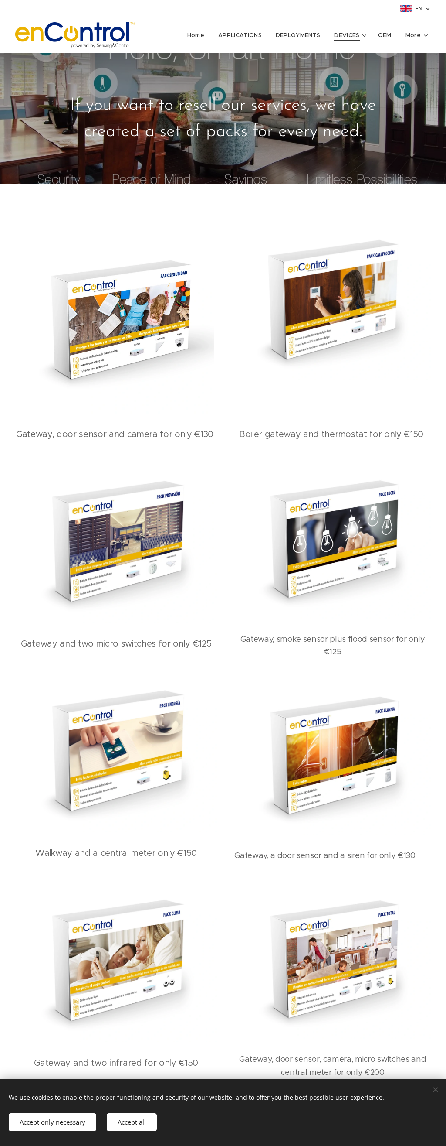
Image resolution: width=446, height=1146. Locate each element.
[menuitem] (198, 35)
